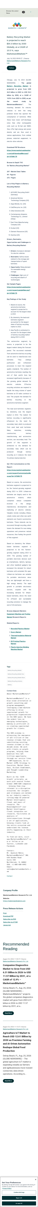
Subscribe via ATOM (10, 922)
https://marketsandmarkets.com (14, 901)
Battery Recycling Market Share (16, 677)
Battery (10, 684)
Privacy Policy (6, 1188)
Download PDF (8, 916)
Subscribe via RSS (9, 919)
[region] (19, 1192)
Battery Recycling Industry (15, 681)
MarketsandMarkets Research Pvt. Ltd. (15, 961)
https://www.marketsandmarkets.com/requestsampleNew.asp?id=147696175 (19, 290)
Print (5, 913)
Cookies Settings (19, 1192)
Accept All (19, 1203)
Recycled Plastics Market (20, 629)
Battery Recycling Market (14, 670)
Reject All (19, 1198)
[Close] (36, 1179)
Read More (8, 1013)
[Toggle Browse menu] (31, 11)
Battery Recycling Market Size (16, 674)
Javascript (7, 925)
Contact (9, 876)
